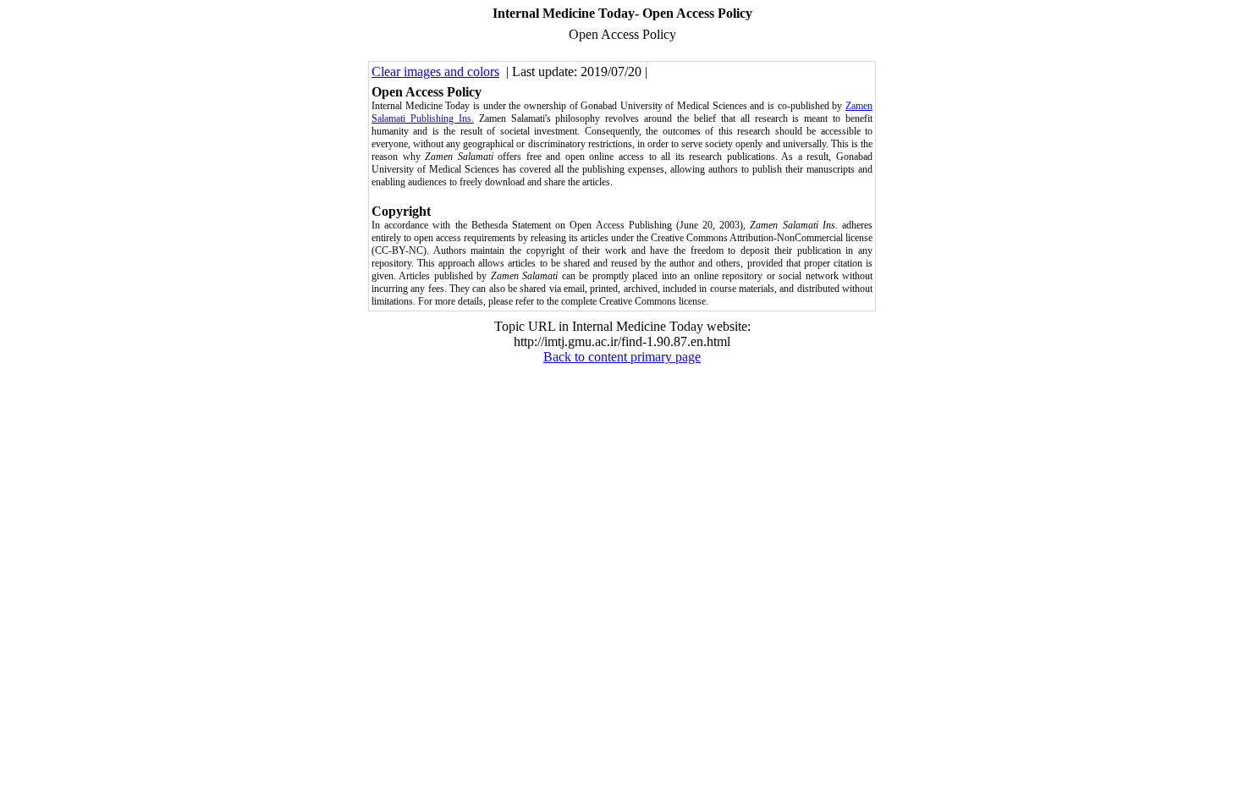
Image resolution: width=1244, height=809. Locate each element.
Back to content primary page (622, 356)
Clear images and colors (435, 71)
